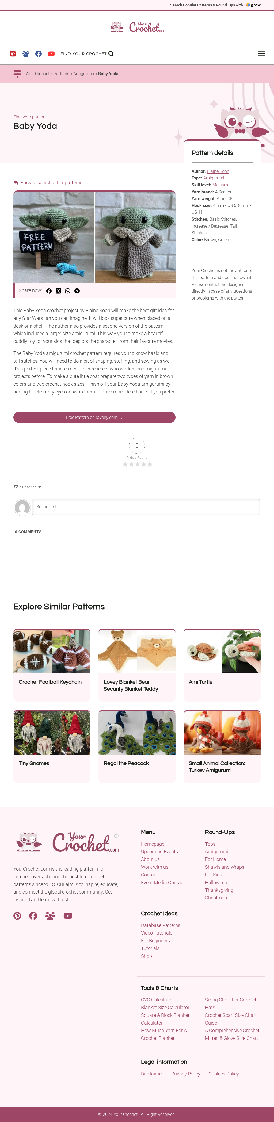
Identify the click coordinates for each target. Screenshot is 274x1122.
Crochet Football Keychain (50, 682)
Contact (149, 875)
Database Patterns (160, 925)
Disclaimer (152, 1074)
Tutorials (150, 948)
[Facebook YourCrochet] (33, 915)
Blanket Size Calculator (165, 1007)
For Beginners (155, 940)
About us (150, 859)
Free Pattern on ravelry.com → (94, 417)
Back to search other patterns (51, 182)
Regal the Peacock (126, 763)
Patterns (61, 73)
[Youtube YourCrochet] (68, 915)
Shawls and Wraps (224, 867)
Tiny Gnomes (34, 763)
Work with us (154, 867)
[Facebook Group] (25, 53)
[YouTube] (51, 53)
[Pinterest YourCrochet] (17, 915)
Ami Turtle (200, 682)
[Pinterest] (12, 53)
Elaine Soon (218, 171)
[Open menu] (261, 53)
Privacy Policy (185, 1074)
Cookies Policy (223, 1074)
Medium (220, 184)
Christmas (216, 898)
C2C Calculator (157, 999)
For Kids (213, 875)
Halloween (216, 882)
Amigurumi (83, 73)
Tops (210, 844)
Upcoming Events (159, 851)
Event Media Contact (163, 882)
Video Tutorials (156, 933)
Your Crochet (37, 73)
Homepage (152, 844)
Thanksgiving (219, 890)
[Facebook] (38, 53)
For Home (215, 859)
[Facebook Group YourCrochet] (50, 915)
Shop (146, 956)
